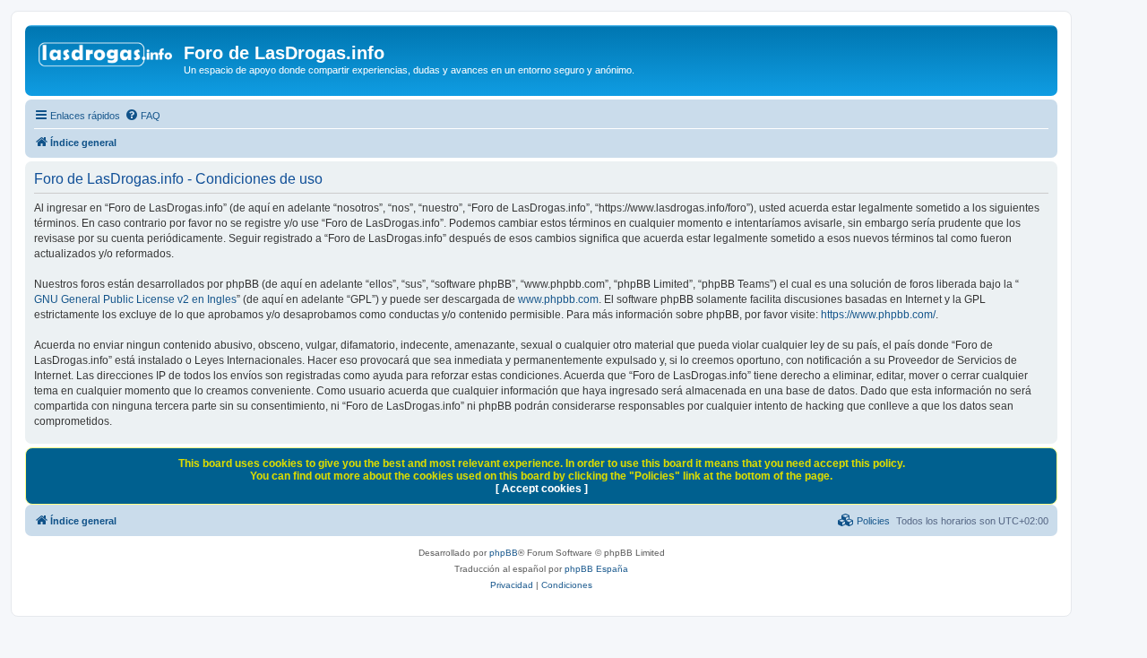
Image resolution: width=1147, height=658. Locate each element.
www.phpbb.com (558, 299)
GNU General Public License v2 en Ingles (135, 299)
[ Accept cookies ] (542, 488)
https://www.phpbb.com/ (878, 314)
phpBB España (596, 569)
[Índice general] (107, 58)
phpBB (503, 553)
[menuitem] (142, 115)
